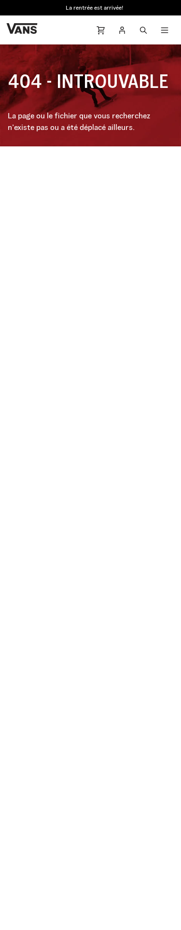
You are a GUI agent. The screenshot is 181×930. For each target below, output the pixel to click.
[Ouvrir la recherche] (143, 30)
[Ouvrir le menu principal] (164, 30)
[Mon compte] (122, 30)
